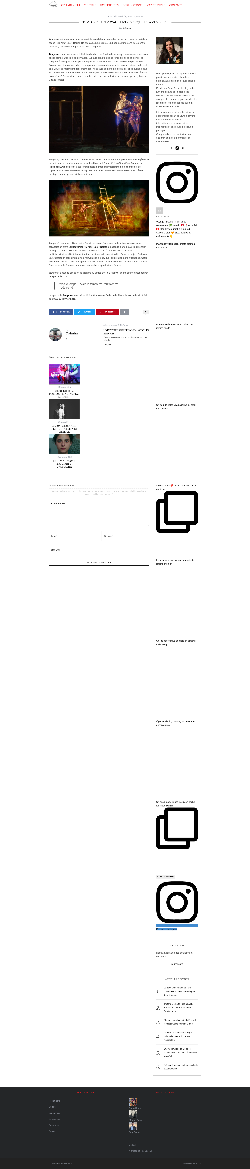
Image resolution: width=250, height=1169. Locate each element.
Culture (90, 5)
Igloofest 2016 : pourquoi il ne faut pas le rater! (64, 393)
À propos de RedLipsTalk (140, 1151)
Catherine (127, 27)
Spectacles (138, 16)
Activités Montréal (115, 16)
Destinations (132, 5)
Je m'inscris (177, 964)
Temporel (68, 295)
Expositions (128, 16)
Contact (175, 5)
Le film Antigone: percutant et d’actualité (64, 463)
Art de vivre (155, 5)
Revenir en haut (190, 1163)
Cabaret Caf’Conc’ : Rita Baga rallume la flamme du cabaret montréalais (178, 1036)
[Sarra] (165, 1102)
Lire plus (107, 344)
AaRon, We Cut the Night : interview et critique (64, 428)
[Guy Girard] (165, 1126)
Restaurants (70, 5)
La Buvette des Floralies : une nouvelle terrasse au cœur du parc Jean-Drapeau (179, 991)
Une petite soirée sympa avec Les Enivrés (126, 331)
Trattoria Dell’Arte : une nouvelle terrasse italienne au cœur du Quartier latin (178, 1007)
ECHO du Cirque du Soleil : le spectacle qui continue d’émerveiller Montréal (180, 1052)
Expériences (109, 5)
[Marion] (165, 1114)
